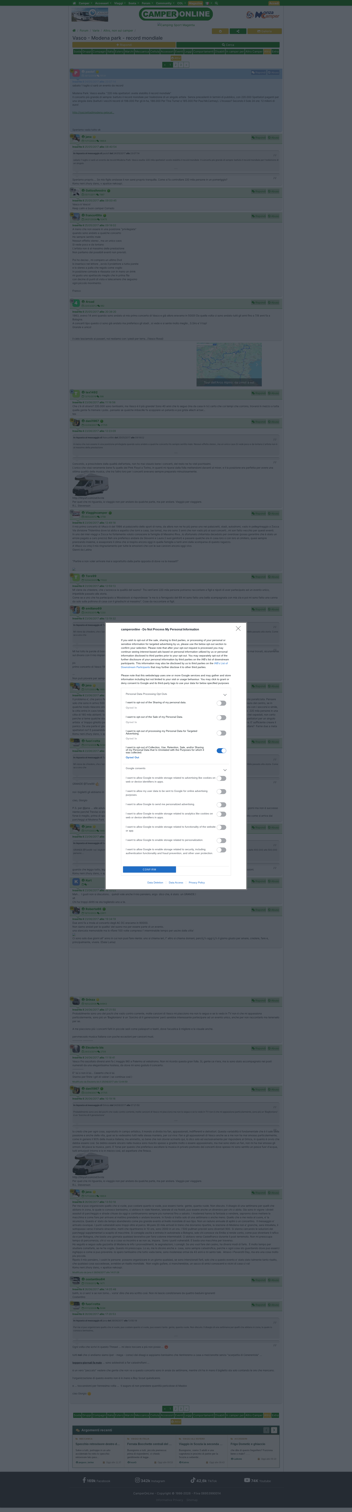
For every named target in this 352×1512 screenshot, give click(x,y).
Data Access (176, 882)
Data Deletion (155, 882)
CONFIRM (149, 869)
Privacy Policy (197, 882)
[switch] (221, 703)
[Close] (239, 629)
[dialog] (176, 756)
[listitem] (176, 695)
